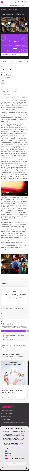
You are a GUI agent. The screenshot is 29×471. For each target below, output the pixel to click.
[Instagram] (9, 414)
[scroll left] (3, 24)
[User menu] (24, 2)
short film (15, 91)
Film (3, 82)
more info (3, 77)
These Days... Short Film (12, 9)
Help (13, 327)
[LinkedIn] (11, 414)
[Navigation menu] (27, 2)
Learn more (13, 337)
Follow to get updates (7, 339)
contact (9, 77)
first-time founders (6, 91)
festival (14, 88)
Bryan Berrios (6, 11)
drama (9, 88)
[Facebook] (1, 414)
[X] (4, 414)
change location (22, 5)
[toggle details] (25, 398)
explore (16, 358)
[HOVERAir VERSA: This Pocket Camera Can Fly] (13, 373)
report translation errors (12, 424)
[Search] (15, 2)
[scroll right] (26, 24)
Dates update (9, 54)
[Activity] (21, 2)
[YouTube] (6, 414)
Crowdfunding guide (21, 327)
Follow (14, 48)
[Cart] (18, 2)
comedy (3, 88)
